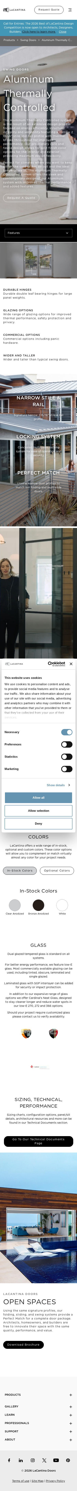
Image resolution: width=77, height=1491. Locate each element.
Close (62, 31)
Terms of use (20, 1481)
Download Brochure (23, 1344)
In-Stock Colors (20, 870)
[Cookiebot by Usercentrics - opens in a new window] (49, 664)
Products (9, 40)
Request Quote (48, 10)
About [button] (10, 1439)
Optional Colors (57, 870)
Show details (56, 785)
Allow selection (38, 810)
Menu (70, 10)
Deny (38, 823)
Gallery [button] (11, 1406)
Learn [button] (10, 1415)
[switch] (66, 744)
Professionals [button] (17, 1423)
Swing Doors (28, 40)
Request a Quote (21, 198)
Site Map (37, 1481)
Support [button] (11, 1431)
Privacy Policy (55, 1481)
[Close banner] (71, 664)
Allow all (38, 797)
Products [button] (13, 1395)
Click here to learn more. (39, 31)
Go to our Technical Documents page (38, 1141)
